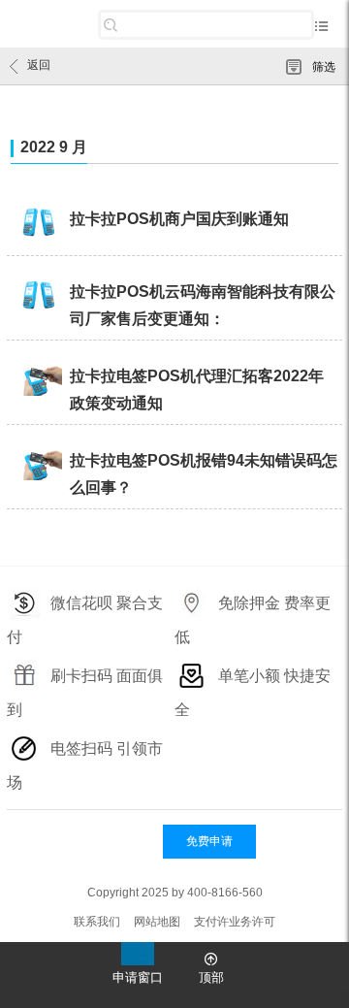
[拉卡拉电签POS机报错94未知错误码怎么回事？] (38, 465)
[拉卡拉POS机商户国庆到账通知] (38, 224)
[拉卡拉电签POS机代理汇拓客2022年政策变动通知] (38, 381)
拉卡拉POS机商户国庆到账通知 (179, 219)
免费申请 (209, 841)
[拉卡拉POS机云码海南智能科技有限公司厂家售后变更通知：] (38, 297)
